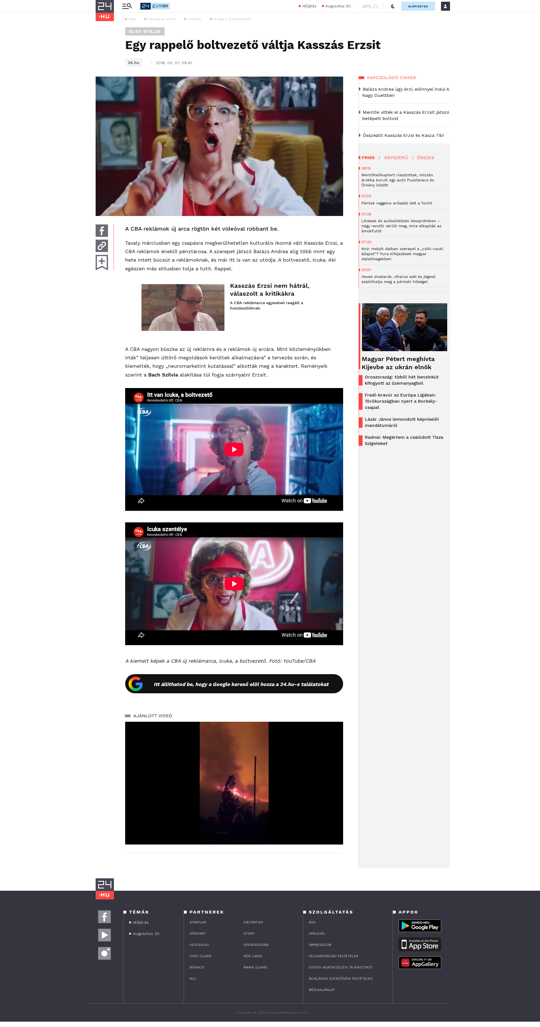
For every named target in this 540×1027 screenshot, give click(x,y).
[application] (234, 783)
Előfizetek (418, 6)
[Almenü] (127, 6)
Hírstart (198, 933)
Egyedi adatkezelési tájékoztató (340, 967)
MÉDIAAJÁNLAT (322, 990)
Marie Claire (255, 967)
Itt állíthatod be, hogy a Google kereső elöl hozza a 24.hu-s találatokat (241, 684)
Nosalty (197, 967)
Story (249, 933)
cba (132, 19)
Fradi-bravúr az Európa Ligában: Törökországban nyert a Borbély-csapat (401, 401)
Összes (425, 157)
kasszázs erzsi (162, 19)
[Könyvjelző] (102, 262)
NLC (193, 979)
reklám (194, 19)
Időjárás (309, 6)
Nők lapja (253, 956)
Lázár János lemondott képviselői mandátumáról (402, 422)
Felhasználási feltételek (333, 956)
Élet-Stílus (145, 31)
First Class (200, 956)
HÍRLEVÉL (317, 933)
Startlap (198, 922)
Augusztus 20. (338, 6)
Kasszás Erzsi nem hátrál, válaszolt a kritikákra (269, 289)
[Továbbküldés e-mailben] (102, 246)
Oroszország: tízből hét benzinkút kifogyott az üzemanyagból (402, 380)
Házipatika (253, 922)
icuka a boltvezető (231, 19)
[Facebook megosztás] (102, 230)
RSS (312, 922)
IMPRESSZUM (320, 945)
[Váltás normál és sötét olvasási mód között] (393, 6)
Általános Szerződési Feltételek (341, 979)
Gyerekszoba (256, 945)
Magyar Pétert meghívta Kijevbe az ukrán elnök (398, 363)
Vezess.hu (199, 945)
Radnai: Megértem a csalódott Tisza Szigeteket (404, 440)
